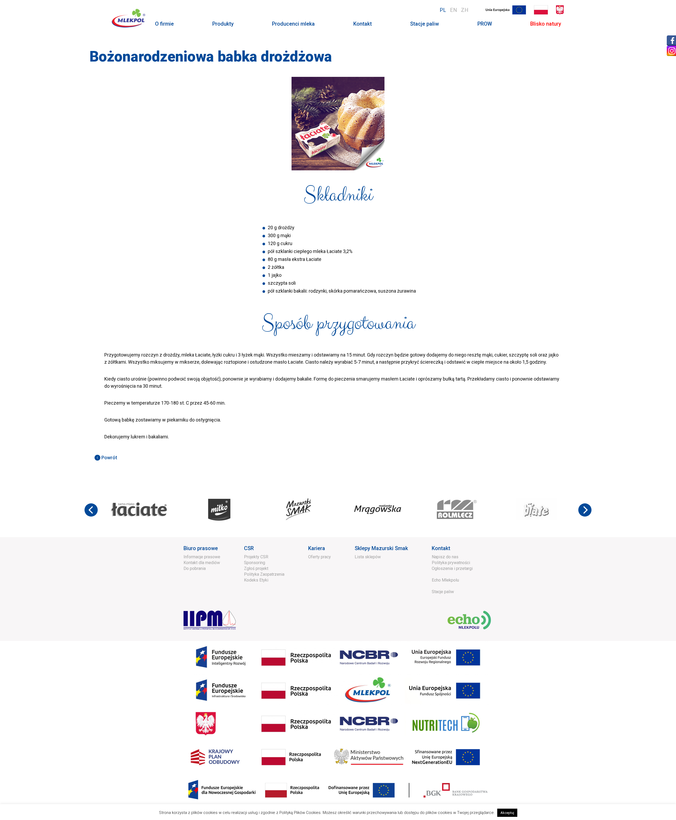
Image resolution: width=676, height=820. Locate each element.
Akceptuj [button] (507, 813)
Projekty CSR (256, 556)
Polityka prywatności (451, 562)
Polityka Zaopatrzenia (264, 574)
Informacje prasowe (202, 556)
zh (464, 10)
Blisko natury (545, 24)
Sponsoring (254, 562)
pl (443, 10)
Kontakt (362, 24)
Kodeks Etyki (256, 580)
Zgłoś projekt (256, 568)
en (453, 10)
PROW (484, 24)
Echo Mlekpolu (445, 580)
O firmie (164, 24)
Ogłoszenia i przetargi (452, 568)
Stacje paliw (424, 24)
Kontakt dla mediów (202, 562)
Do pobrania (195, 568)
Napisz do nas (445, 556)
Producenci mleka (293, 24)
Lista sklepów (368, 556)
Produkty (223, 24)
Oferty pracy (319, 556)
